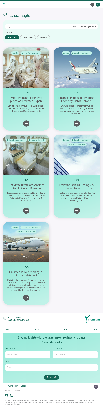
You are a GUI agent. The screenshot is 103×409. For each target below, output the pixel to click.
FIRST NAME (9, 349)
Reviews (43, 37)
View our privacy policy (51, 342)
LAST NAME (57, 349)
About (66, 329)
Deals (7, 329)
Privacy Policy (11, 386)
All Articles (12, 37)
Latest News (28, 37)
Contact (95, 329)
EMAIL (7, 362)
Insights (36, 329)
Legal (23, 386)
